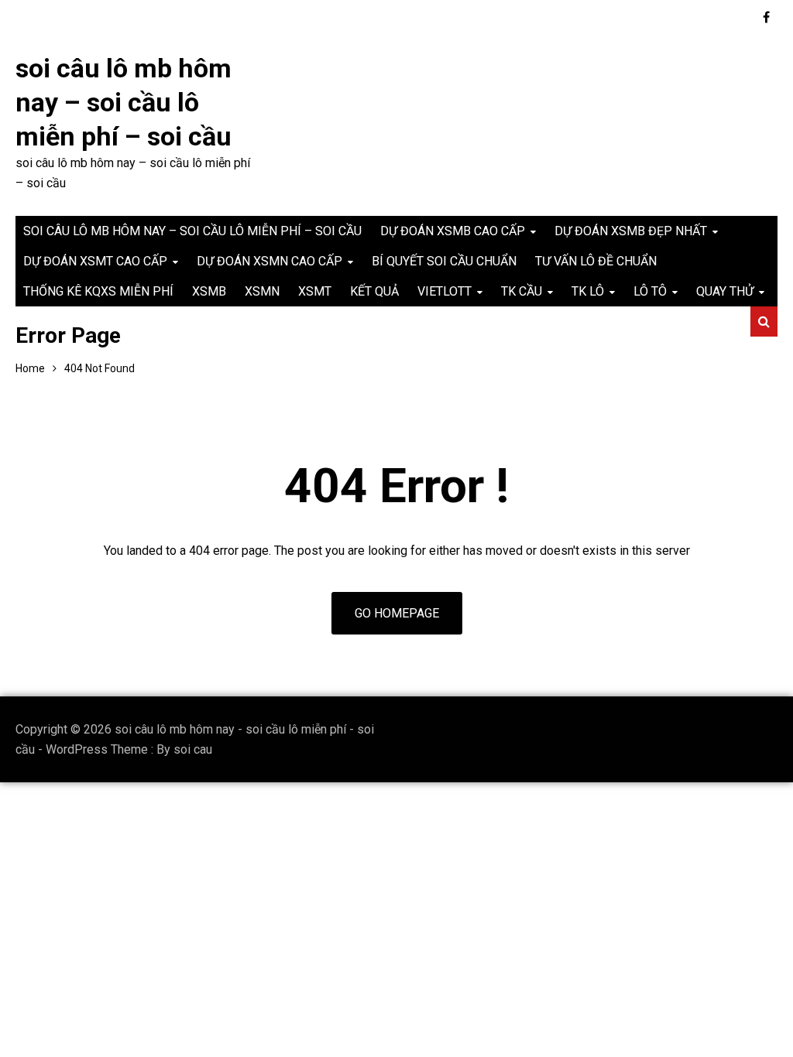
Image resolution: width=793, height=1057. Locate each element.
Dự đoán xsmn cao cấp (269, 261)
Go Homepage (397, 613)
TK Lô (588, 291)
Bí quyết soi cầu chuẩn (444, 261)
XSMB (209, 291)
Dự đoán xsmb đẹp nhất (630, 231)
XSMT (314, 291)
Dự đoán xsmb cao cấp (452, 231)
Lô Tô (650, 291)
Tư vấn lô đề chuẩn (596, 261)
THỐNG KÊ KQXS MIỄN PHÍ (98, 291)
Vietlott (444, 291)
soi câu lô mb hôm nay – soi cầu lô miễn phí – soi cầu (123, 102)
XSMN (262, 291)
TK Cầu (521, 291)
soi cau (192, 749)
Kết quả (374, 291)
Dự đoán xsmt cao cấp (95, 261)
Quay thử (725, 291)
